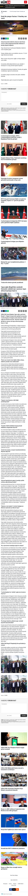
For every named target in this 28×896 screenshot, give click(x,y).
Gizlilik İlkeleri (20, 883)
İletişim (14, 883)
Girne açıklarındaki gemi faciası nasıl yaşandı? (15, 6)
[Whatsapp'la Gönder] (8, 38)
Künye (10, 883)
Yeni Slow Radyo (14, 875)
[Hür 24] (5, 2)
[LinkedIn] (6, 38)
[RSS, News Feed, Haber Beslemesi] (17, 889)
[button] (21, 38)
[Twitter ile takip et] (14, 889)
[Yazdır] (19, 38)
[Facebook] (2, 38)
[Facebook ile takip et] (10, 889)
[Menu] (25, 2)
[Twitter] (4, 38)
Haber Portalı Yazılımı (7, 894)
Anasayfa (5, 11)
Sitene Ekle (13, 885)
